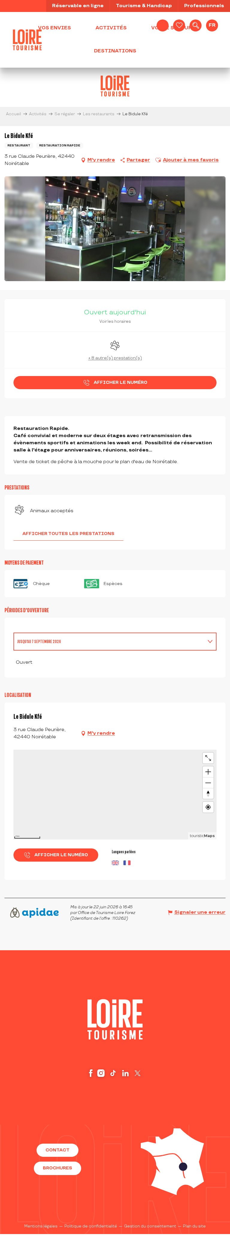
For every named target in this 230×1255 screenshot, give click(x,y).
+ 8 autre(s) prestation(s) (115, 357)
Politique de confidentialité (90, 1226)
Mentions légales (41, 1226)
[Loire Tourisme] (27, 39)
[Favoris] (179, 25)
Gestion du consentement (150, 1226)
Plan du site (194, 1226)
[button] (196, 25)
